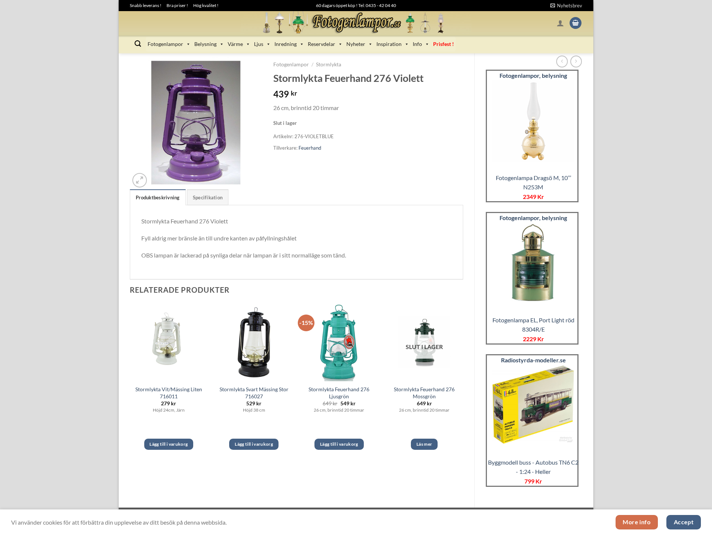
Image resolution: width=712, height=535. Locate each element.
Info (417, 44)
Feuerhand (310, 148)
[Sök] (138, 44)
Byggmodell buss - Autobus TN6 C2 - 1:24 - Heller (533, 467)
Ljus (258, 44)
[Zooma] (139, 180)
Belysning (205, 44)
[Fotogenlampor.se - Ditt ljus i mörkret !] (356, 23)
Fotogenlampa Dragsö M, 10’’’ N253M (533, 182)
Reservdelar (321, 44)
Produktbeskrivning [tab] (158, 197)
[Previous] (130, 383)
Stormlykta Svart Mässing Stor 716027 (254, 392)
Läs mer (424, 444)
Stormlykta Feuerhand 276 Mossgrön (424, 392)
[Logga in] (560, 23)
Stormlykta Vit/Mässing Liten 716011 (168, 392)
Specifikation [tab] (207, 197)
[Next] (462, 383)
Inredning (285, 44)
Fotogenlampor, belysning (533, 75)
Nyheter (355, 44)
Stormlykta (328, 64)
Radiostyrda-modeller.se (533, 359)
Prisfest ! (443, 44)
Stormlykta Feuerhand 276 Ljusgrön (339, 392)
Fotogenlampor (165, 44)
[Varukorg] (575, 23)
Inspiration (389, 44)
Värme (235, 44)
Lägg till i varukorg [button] (168, 444)
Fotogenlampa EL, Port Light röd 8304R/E (533, 324)
